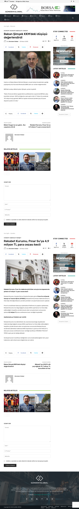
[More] (43, 47)
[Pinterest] (42, 499)
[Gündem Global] (5, 41)
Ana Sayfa (6, 26)
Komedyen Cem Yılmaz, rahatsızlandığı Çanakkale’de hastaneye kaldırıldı (67, 108)
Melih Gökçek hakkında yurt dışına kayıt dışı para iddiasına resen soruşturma (27, 167)
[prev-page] (5, 174)
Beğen (56, 36)
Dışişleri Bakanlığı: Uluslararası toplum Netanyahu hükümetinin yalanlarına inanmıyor (42, 167)
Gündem (25, 30)
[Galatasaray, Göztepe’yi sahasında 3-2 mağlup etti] (11, 161)
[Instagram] (32, 499)
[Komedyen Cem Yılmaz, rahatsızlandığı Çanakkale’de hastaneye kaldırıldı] (56, 107)
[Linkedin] (37, 499)
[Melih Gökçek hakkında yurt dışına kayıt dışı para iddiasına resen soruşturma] (27, 161)
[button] (73, 18)
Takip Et (64, 36)
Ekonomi (12, 26)
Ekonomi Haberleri (16, 30)
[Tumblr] (47, 499)
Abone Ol (72, 36)
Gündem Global (13, 41)
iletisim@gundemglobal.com (42, 494)
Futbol (11, 164)
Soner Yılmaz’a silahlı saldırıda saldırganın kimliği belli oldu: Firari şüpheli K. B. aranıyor (67, 100)
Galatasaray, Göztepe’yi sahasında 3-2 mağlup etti (11, 168)
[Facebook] (71, 1)
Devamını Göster (63, 114)
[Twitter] (73, 1)
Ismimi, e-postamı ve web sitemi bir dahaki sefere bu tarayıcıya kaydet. (27, 219)
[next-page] (8, 174)
